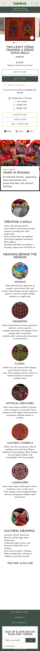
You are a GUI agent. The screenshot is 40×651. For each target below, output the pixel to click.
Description (20, 115)
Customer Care (19, 612)
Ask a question (20, 124)
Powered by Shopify (20, 649)
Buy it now (20, 79)
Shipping (10, 65)
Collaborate (19, 623)
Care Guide (20, 119)
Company (19, 617)
